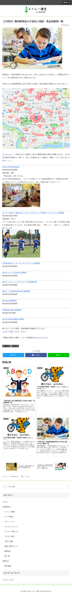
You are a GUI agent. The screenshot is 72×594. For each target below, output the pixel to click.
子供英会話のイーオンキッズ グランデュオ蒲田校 (21, 263)
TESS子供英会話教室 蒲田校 (13, 319)
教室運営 (7, 566)
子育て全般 (15, 346)
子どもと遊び (9, 536)
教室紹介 (7, 551)
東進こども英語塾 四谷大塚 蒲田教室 (16, 291)
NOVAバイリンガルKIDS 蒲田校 (14, 272)
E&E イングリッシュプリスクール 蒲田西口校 (19, 282)
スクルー (5, 154)
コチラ (40, 338)
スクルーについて (11, 527)
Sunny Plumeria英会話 (10, 167)
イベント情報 (9, 512)
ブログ (5, 502)
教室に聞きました (11, 546)
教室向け (6, 561)
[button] (67, 487)
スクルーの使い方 (11, 531)
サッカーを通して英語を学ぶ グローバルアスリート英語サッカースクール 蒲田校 (33, 213)
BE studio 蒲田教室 (9, 301)
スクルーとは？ (8, 580)
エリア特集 (7, 346)
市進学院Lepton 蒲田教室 (11, 310)
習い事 (7, 556)
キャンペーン (9, 522)
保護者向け (7, 507)
